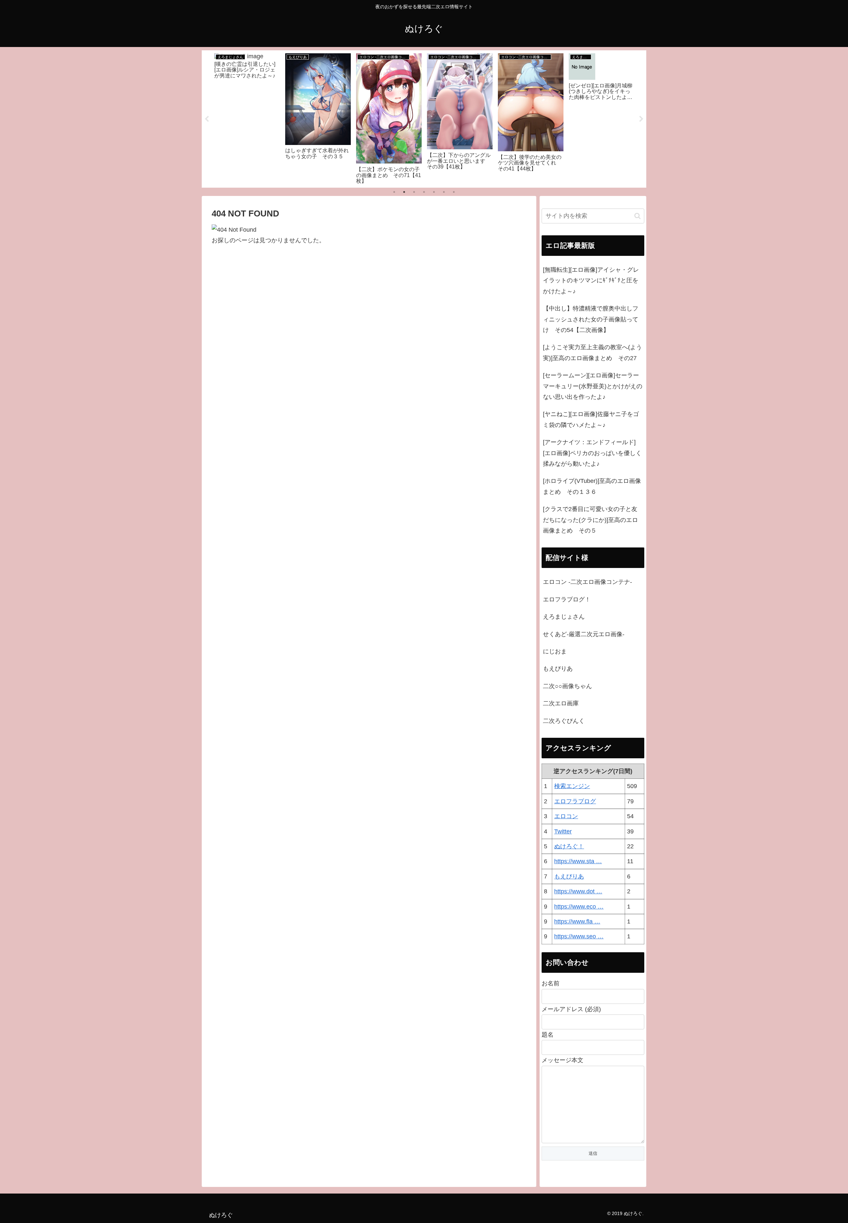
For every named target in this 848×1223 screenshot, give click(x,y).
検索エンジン (572, 786)
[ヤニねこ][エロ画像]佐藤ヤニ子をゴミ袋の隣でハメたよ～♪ (591, 419)
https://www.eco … (579, 906)
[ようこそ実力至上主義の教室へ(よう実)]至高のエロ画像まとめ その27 (592, 352)
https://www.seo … (579, 936)
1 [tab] (394, 192)
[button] (637, 216)
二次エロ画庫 (561, 703)
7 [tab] (453, 192)
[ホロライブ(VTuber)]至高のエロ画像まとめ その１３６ (592, 486)
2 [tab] (404, 192)
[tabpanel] (247, 118)
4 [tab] (424, 192)
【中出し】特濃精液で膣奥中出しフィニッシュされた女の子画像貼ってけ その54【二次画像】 (590, 319)
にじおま (555, 651)
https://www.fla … (577, 921)
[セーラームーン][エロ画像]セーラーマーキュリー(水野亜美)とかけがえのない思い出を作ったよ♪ (592, 386)
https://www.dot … (578, 891)
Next (641, 119)
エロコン (566, 816)
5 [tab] (434, 192)
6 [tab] (444, 192)
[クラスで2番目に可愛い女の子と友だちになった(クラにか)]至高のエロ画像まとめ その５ (590, 520)
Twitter (563, 831)
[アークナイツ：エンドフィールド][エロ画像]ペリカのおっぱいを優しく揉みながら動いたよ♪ (592, 453)
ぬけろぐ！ (569, 846)
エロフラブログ (575, 801)
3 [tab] (414, 192)
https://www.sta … (578, 861)
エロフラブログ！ (567, 599)
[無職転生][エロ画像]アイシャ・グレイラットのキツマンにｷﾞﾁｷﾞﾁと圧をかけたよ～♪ (591, 280)
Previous (206, 119)
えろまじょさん (564, 616)
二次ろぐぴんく (564, 721)
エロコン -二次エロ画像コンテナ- (587, 582)
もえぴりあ (558, 668)
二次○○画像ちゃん (567, 686)
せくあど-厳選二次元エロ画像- (583, 634)
